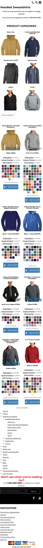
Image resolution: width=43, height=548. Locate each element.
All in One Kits (8, 474)
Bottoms (6, 457)
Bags (4, 463)
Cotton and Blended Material (18, 425)
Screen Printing (7, 160)
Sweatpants (9, 441)
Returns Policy (5, 520)
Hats (4, 460)
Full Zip (8, 444)
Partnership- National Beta (9, 512)
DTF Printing (7, 163)
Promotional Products (10, 471)
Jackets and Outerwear (11, 452)
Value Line (11, 422)
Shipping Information (8, 525)
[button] (36, 2)
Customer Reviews (7, 530)
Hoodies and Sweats (10, 416)
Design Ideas (5, 527)
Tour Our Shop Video (7, 537)
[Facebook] (33, 498)
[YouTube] (39, 498)
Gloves (5, 468)
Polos (5, 446)
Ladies (10, 433)
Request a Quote (6, 532)
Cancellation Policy (7, 522)
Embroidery (7, 157)
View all (5, 411)
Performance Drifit (14, 427)
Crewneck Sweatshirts (13, 438)
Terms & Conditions (7, 517)
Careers (3, 515)
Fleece (5, 454)
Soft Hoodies (12, 430)
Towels (5, 465)
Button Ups (7, 449)
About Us (3, 539)
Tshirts (5, 414)
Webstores (4, 534)
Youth (10, 435)
